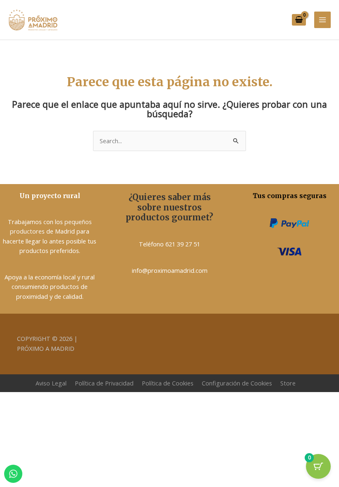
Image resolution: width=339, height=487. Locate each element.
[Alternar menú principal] (322, 20)
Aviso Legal (51, 383)
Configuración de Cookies (237, 383)
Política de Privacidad (104, 383)
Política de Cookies (167, 383)
